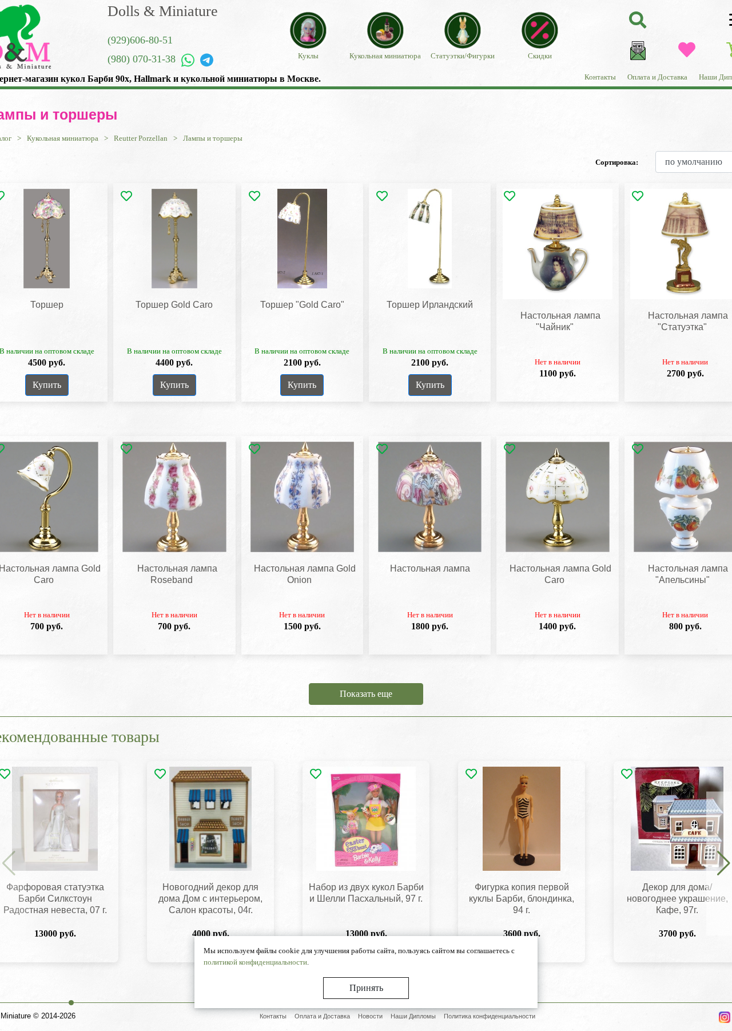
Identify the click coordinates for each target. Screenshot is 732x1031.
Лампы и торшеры (212, 138)
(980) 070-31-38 (142, 59)
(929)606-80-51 (140, 40)
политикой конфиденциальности (255, 962)
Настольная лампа (430, 568)
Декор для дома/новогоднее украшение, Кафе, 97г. (677, 898)
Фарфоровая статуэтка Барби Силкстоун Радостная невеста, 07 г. (55, 898)
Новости (370, 1016)
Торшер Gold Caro (174, 305)
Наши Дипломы (413, 1016)
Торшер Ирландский (430, 305)
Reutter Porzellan (141, 138)
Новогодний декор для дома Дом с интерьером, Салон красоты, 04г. (210, 898)
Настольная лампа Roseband (177, 574)
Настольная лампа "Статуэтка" (688, 321)
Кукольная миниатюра (62, 138)
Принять (366, 988)
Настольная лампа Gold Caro (560, 574)
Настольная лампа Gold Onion (305, 574)
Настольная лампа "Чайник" (560, 321)
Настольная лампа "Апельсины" (688, 574)
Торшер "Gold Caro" (302, 305)
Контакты (600, 77)
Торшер (46, 305)
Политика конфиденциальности (489, 1016)
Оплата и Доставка (657, 77)
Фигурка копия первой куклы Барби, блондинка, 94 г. (521, 898)
